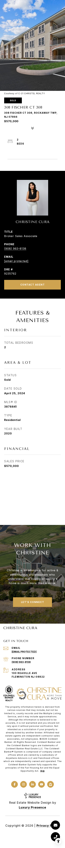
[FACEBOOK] (14, 784)
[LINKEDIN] (32, 784)
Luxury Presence (32, 807)
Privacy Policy (48, 825)
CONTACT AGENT (32, 284)
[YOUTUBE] (41, 784)
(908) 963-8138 (15, 248)
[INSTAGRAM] (23, 784)
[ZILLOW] (50, 784)
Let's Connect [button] (32, 602)
